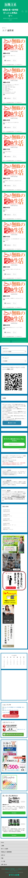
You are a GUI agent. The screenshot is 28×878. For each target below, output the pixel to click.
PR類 (2, 858)
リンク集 (3, 861)
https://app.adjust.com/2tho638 (9, 460)
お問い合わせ (4, 864)
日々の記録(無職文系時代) (9, 64)
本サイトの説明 (4, 848)
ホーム (3, 27)
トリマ (4, 480)
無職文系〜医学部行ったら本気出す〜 (14, 869)
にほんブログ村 (6, 712)
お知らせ (3, 855)
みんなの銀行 (6, 456)
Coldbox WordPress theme (11, 872)
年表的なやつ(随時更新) (6, 851)
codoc (24, 449)
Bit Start (4, 490)
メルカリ (5, 470)
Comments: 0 (19, 64)
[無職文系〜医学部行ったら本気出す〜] (10, 5)
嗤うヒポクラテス (6, 827)
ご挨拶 (2, 845)
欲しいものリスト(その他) (8, 418)
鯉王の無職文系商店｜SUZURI (9, 408)
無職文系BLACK (6, 804)
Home (2, 842)
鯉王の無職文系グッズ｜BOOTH (10, 411)
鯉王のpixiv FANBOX (7, 404)
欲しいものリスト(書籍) (8, 415)
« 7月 (4, 666)
